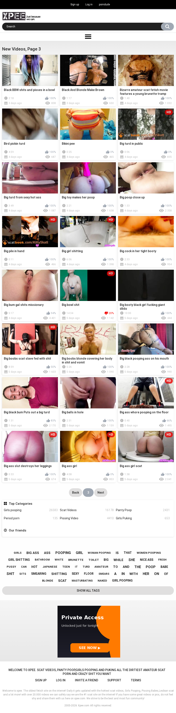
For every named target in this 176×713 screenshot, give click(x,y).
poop (151, 567)
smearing (38, 573)
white (59, 559)
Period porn (31, 518)
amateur (101, 566)
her (146, 574)
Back (75, 492)
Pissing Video (87, 518)
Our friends (17, 530)
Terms (136, 680)
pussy (11, 566)
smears (104, 573)
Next (100, 492)
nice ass (146, 559)
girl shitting (19, 559)
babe (164, 567)
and (126, 567)
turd (86, 566)
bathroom (42, 559)
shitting (59, 574)
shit (10, 574)
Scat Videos (87, 510)
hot (34, 567)
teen (66, 566)
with (133, 574)
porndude (104, 4)
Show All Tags (88, 590)
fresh (162, 559)
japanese (49, 566)
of (166, 574)
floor (89, 573)
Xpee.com (83, 705)
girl (79, 553)
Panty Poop (143, 510)
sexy (75, 573)
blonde (47, 580)
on (156, 574)
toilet (93, 559)
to (115, 567)
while (118, 560)
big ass (32, 553)
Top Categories (20, 504)
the (137, 567)
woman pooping (99, 552)
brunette (75, 559)
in (123, 574)
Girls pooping (31, 510)
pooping (63, 553)
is (117, 553)
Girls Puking (143, 518)
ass (47, 553)
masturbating (82, 580)
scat (62, 581)
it (76, 566)
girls (17, 552)
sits (22, 573)
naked (102, 580)
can (24, 566)
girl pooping (122, 580)
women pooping (149, 552)
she (131, 560)
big (106, 559)
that (128, 552)
